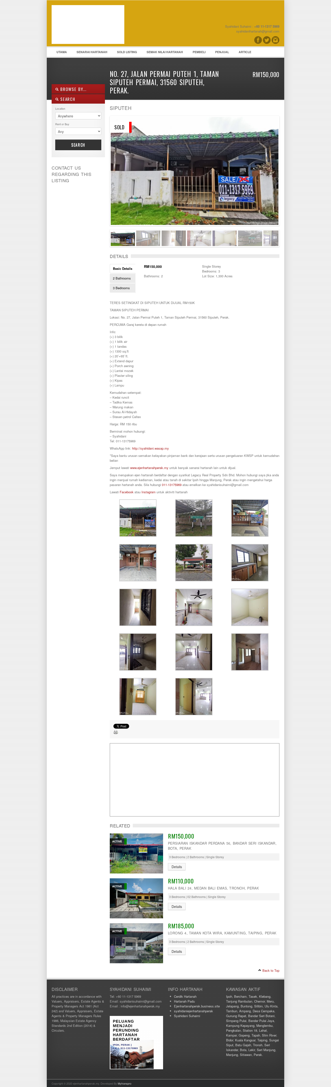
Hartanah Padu (184, 1001)
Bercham (240, 996)
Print (115, 732)
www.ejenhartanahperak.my (149, 467)
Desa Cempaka (263, 1011)
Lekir (251, 1049)
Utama (61, 52)
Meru (270, 1001)
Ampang (245, 1011)
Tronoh (257, 1045)
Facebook (127, 492)
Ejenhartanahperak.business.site (197, 1006)
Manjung (232, 1054)
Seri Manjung (266, 1049)
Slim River (269, 1035)
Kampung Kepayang (240, 1025)
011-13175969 (171, 484)
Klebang (264, 996)
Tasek (253, 996)
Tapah (256, 1035)
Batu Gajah (243, 1045)
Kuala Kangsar (245, 1040)
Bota (243, 1049)
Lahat (263, 1030)
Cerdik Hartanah (185, 996)
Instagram (149, 492)
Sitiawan (246, 1054)
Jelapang (232, 1006)
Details (177, 866)
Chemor (259, 1001)
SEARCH (67, 99)
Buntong (246, 1006)
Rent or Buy (62, 124)
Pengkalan (233, 1030)
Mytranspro (124, 1083)
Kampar (231, 1035)
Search (78, 145)
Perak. (258, 1054)
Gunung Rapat (236, 1015)
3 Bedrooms (121, 288)
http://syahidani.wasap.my (150, 448)
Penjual (222, 52)
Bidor (229, 1040)
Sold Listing (127, 52)
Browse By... (73, 89)
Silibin (258, 1006)
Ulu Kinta (271, 1006)
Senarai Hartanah (92, 52)
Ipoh (229, 996)
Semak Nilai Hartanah (165, 52)
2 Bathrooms (122, 278)
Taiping (262, 1040)
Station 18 (250, 1030)
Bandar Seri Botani (261, 1015)
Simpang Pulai (236, 1020)
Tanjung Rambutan (239, 1001)
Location (60, 108)
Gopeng (244, 1035)
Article (245, 52)
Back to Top (270, 970)
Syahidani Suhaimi (187, 1015)
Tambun (231, 1011)
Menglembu (264, 1025)
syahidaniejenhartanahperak (193, 1011)
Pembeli (199, 52)
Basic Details (122, 268)
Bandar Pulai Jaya (261, 1020)
